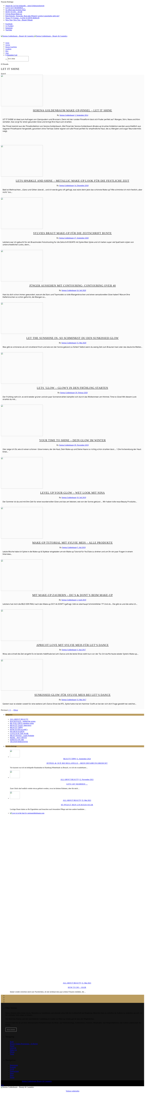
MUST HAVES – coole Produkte (22, 736)
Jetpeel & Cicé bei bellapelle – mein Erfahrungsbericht (24, 6)
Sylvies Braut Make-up (13, 14)
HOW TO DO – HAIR (13, 12)
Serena (7, 45)
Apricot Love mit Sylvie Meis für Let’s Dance (72, 645)
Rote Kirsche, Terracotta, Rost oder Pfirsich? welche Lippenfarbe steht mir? (32, 16)
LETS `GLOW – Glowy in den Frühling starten (72, 387)
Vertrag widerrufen (72, 1091)
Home (7, 43)
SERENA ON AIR (17, 740)
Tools (12, 1054)
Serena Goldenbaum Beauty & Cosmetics (37, 1081)
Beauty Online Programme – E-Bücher (24, 1044)
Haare (12, 1046)
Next (16, 710)
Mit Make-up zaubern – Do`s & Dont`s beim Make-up (72, 595)
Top (2, 1085)
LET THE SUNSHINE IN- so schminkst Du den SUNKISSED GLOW (72, 338)
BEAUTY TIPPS (16, 727)
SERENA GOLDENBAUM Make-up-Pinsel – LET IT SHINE (72, 110)
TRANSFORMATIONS (19, 742)
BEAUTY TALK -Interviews (20, 725)
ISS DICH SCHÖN (17, 731)
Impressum (14, 1065)
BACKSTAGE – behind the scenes (22, 721)
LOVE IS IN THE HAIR (19, 733)
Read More (11, 1029)
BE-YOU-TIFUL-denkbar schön (22, 723)
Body (12, 1042)
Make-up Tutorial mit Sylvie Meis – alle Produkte (72, 542)
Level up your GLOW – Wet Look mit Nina (72, 492)
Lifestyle (13, 1048)
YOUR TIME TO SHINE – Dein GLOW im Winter (72, 440)
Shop (7, 53)
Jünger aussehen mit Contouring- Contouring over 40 (72, 285)
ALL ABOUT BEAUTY (19, 719)
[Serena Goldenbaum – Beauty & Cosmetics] (34, 36)
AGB (12, 1069)
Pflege (12, 1052)
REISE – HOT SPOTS (18, 738)
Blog (6, 51)
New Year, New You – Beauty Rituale (19, 20)
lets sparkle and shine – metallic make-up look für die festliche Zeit (72, 180)
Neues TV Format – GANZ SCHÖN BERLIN (22, 18)
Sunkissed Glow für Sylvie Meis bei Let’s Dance (72, 694)
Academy (8, 49)
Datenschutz (14, 1071)
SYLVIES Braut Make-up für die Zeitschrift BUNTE (72, 233)
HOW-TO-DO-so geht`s (19, 729)
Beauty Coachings (11, 47)
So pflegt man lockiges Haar (15, 10)
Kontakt (13, 1067)
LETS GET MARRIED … (15, 8)
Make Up (13, 1050)
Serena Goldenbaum (67, 115)
